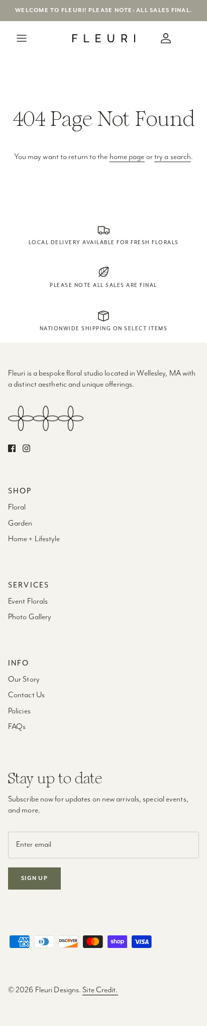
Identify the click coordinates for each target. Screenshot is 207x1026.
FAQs (17, 726)
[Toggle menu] (22, 38)
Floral (17, 507)
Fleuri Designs (57, 990)
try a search (172, 157)
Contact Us (26, 695)
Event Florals (28, 601)
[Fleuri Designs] (103, 38)
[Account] (163, 38)
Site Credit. (100, 990)
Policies (19, 711)
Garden (20, 523)
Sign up (34, 878)
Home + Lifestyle (34, 539)
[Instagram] (26, 448)
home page (127, 157)
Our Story (24, 679)
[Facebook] (12, 448)
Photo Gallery (29, 617)
